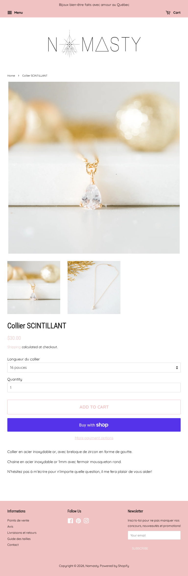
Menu (18, 12)
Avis (10, 526)
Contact (13, 545)
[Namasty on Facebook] (70, 522)
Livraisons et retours (21, 533)
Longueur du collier (23, 359)
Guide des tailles (19, 539)
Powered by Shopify (114, 566)
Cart (176, 12)
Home (11, 75)
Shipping (14, 347)
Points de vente (18, 520)
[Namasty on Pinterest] (78, 522)
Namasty (92, 566)
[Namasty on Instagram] (86, 522)
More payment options (94, 438)
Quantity (14, 379)
